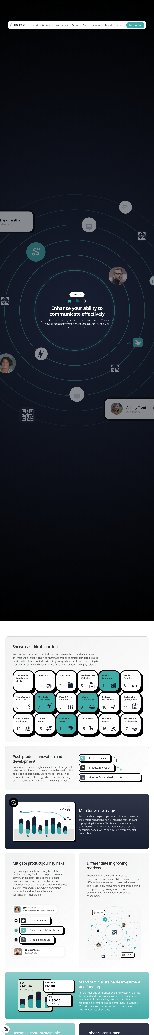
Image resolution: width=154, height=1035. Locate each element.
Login (118, 25)
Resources (96, 25)
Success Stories (61, 25)
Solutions (46, 25)
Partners (75, 25)
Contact (108, 25)
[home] (17, 25)
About (85, 25)
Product (34, 25)
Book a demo (135, 25)
